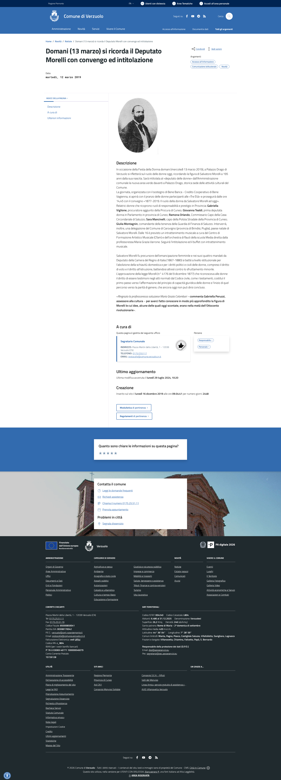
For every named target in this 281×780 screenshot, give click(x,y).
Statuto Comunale (55, 712)
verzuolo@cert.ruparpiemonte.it (67, 632)
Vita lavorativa (141, 594)
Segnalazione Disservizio (57, 698)
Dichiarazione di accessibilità (59, 680)
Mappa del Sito (53, 745)
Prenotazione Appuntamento (60, 694)
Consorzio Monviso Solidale (107, 689)
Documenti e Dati (54, 580)
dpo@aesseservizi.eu (159, 650)
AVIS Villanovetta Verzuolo (155, 689)
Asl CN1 (98, 684)
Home (49, 41)
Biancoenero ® (152, 771)
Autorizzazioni (100, 585)
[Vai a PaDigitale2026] (217, 544)
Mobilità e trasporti (143, 576)
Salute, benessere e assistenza (148, 580)
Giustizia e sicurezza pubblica (147, 566)
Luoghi (210, 571)
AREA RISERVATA (140, 775)
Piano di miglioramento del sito (61, 684)
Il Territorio (212, 576)
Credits (49, 731)
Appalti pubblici (101, 580)
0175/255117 (140, 353)
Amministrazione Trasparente (60, 675)
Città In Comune (197, 767)
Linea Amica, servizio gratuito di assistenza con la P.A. (167, 684)
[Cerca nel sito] (229, 16)
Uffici (48, 576)
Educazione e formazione (106, 599)
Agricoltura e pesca (103, 566)
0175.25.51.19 (57, 622)
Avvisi (177, 580)
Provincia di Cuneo (103, 680)
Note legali (51, 722)
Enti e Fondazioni (54, 585)
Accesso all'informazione (173, 29)
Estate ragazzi (181, 571)
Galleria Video (213, 585)
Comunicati (179, 576)
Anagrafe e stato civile (105, 576)
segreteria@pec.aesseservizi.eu (162, 653)
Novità (58, 41)
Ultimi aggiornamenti (56, 736)
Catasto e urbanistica (104, 590)
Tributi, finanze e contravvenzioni (149, 585)
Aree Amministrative (56, 571)
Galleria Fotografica (216, 580)
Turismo (137, 590)
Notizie (68, 41)
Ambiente (98, 571)
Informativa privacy (55, 717)
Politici (49, 594)
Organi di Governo (54, 566)
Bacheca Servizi (53, 708)
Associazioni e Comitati (218, 594)
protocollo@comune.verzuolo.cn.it (144, 356)
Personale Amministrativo (58, 590)
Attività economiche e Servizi (221, 590)
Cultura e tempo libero (104, 594)
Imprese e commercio (144, 571)
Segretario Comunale (133, 341)
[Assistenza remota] (208, 767)
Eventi (210, 566)
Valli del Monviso (150, 680)
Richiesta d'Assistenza (56, 703)
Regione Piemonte (56, 3)
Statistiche (51, 740)
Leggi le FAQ (52, 689)
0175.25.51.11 (56, 618)
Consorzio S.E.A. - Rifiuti (153, 675)
